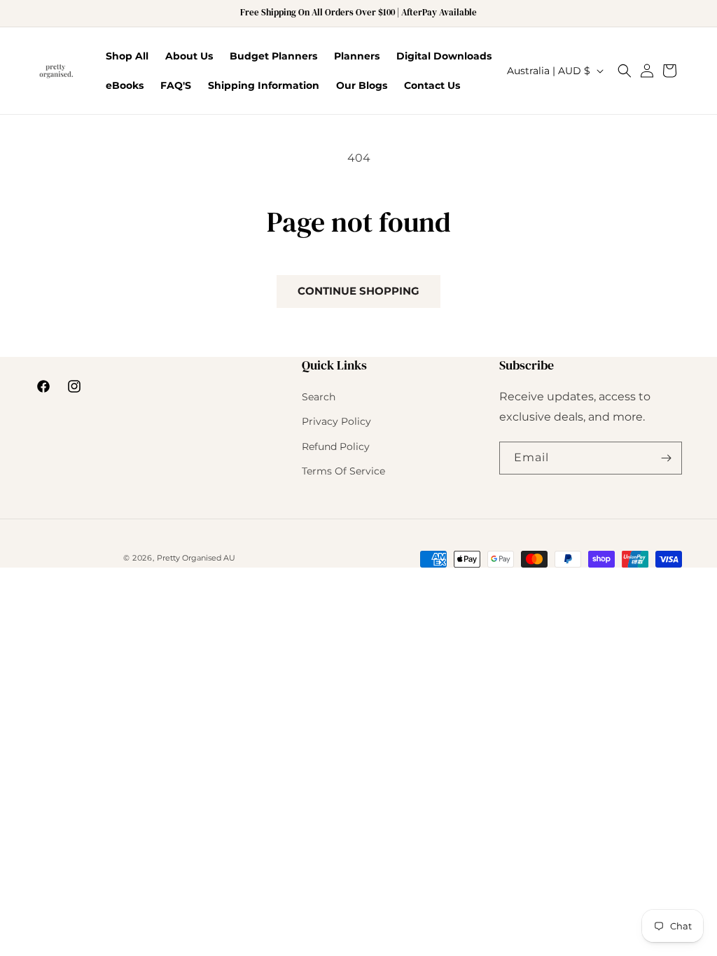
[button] (624, 70)
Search (318, 397)
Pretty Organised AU (196, 558)
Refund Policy (336, 446)
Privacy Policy (336, 421)
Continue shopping (358, 290)
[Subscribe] (665, 458)
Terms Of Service (343, 471)
